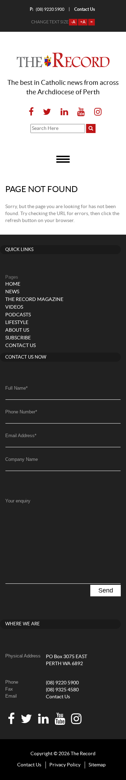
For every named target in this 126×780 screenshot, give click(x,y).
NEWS (12, 291)
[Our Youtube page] (81, 112)
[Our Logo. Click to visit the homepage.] (63, 60)
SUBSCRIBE (18, 338)
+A (82, 22)
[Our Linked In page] (64, 112)
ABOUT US (17, 330)
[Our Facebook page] (31, 112)
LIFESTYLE (16, 322)
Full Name (16, 388)
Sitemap (97, 765)
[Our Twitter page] (47, 112)
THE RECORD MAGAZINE (34, 299)
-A (73, 22)
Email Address (20, 435)
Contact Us (58, 696)
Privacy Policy (64, 765)
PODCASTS (18, 314)
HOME (12, 284)
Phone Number (21, 411)
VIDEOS (14, 307)
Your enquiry (17, 500)
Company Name (21, 459)
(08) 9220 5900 (47, 9)
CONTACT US (20, 345)
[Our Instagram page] (96, 112)
